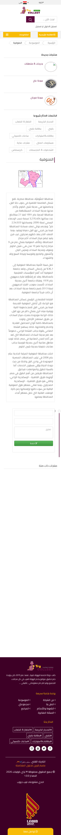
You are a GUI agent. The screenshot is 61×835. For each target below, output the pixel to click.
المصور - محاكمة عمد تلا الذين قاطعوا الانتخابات (30, 512)
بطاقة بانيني (35, 128)
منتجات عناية (23, 142)
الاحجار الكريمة (45, 121)
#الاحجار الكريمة (43, 729)
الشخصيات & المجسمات (41, 149)
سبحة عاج (38, 81)
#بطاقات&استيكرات (42, 741)
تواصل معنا (29, 831)
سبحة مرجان (36, 98)
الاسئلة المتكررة (46, 712)
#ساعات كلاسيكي (20, 741)
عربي (21, 2)
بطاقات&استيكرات (44, 135)
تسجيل (38, 26)
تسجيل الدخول (50, 26)
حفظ (32, 443)
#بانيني (48, 735)
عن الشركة (48, 700)
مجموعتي (23, 704)
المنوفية (46, 159)
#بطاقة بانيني (35, 735)
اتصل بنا (50, 704)
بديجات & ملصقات (33, 64)
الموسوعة (23, 700)
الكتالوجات (24, 34)
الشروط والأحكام (45, 708)
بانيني (50, 128)
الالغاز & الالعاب (23, 121)
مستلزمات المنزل (44, 142)
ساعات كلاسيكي (20, 135)
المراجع (25, 708)
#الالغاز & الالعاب (23, 729)
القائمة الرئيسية (46, 34)
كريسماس (17, 149)
